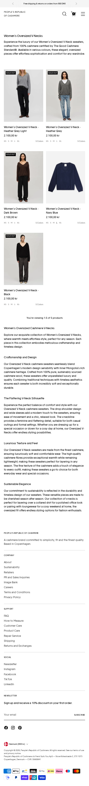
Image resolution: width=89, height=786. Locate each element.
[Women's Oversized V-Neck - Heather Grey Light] (23, 96)
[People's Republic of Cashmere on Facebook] (6, 728)
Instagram (9, 669)
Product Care (12, 630)
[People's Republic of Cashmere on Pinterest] (20, 728)
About (7, 562)
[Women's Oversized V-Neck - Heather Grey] (65, 96)
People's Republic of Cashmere (35, 750)
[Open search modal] (64, 14)
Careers (8, 587)
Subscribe (79, 714)
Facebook (10, 674)
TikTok (8, 679)
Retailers (9, 572)
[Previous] (13, 3)
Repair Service (12, 636)
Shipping (9, 641)
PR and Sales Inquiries (17, 577)
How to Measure (14, 621)
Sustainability (12, 567)
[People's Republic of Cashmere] (14, 13)
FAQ (6, 616)
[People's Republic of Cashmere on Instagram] (13, 728)
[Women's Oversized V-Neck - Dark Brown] (23, 177)
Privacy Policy (12, 597)
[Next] (76, 3)
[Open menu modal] (82, 14)
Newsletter (10, 664)
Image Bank (11, 582)
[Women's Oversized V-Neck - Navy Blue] (65, 177)
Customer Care (13, 626)
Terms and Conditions (17, 592)
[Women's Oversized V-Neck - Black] (23, 259)
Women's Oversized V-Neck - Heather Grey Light (21, 129)
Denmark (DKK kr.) (17, 744)
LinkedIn (9, 684)
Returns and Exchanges (18, 646)
